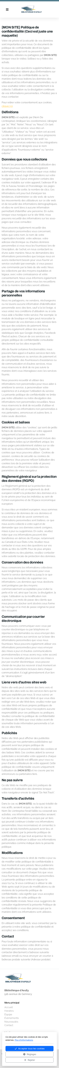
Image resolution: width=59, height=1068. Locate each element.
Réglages (31, 1054)
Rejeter (31, 1059)
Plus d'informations (24, 1040)
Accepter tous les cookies (31, 1048)
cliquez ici (7, 106)
